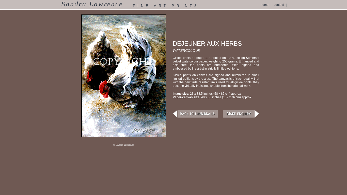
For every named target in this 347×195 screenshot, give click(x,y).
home (265, 5)
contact (279, 5)
